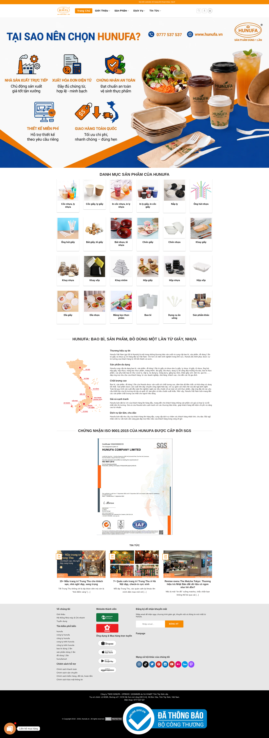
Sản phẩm (120, 10)
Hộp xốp (201, 280)
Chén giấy (147, 242)
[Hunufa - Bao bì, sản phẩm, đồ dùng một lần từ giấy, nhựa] (64, 11)
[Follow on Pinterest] (159, 664)
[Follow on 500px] (185, 664)
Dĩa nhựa (94, 315)
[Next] (213, 576)
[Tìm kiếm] (199, 11)
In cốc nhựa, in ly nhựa (121, 205)
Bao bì (147, 315)
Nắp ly (174, 204)
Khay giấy (201, 242)
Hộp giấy (148, 280)
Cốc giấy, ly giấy (94, 204)
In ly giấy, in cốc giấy (147, 205)
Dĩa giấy (68, 315)
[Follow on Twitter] (152, 664)
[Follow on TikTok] (146, 664)
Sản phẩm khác (201, 315)
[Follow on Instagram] (139, 664)
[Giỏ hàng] (210, 11)
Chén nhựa (174, 242)
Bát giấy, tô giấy (94, 242)
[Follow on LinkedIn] (165, 664)
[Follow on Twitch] (191, 664)
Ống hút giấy (68, 242)
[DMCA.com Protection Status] (114, 719)
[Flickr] (178, 664)
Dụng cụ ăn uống (174, 316)
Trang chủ (83, 10)
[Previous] (56, 576)
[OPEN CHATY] (10, 728)
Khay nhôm (121, 280)
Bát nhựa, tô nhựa (121, 243)
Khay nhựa (68, 280)
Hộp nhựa (174, 280)
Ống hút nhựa (201, 204)
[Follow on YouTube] (172, 664)
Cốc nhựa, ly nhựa (68, 205)
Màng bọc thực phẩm (121, 316)
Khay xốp (95, 280)
